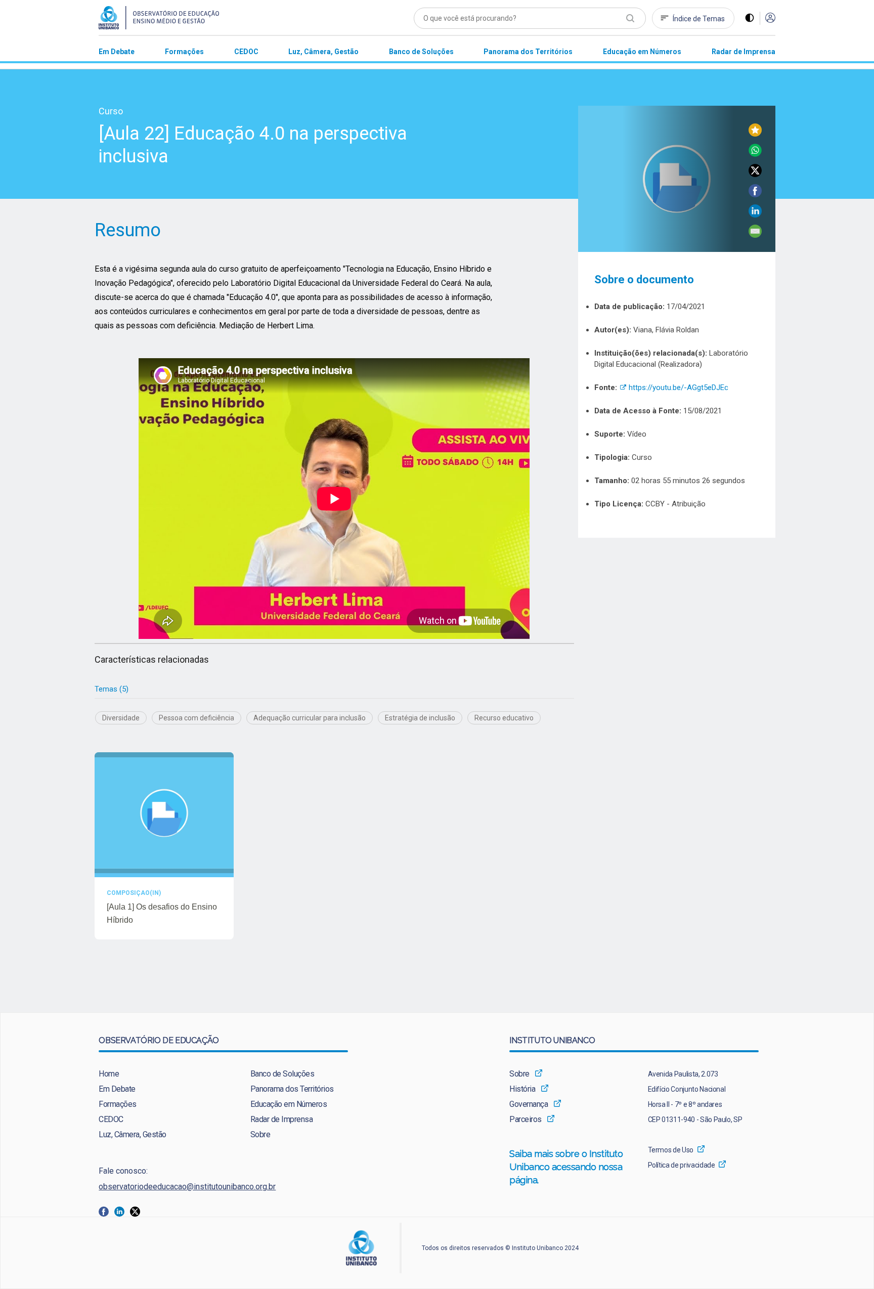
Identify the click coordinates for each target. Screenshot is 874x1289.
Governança (528, 1104)
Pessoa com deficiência (196, 718)
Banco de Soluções (282, 1074)
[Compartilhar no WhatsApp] (755, 154)
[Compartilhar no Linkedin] (755, 215)
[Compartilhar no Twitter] (755, 174)
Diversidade (121, 718)
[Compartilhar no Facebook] (755, 194)
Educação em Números (288, 1104)
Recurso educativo (504, 718)
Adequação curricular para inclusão (309, 718)
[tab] (111, 689)
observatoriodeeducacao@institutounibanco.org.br (187, 1186)
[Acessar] (770, 18)
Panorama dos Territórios (292, 1089)
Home (109, 1074)
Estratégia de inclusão (420, 718)
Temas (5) (111, 689)
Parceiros (525, 1119)
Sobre (260, 1134)
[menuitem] (117, 51)
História (522, 1089)
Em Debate (117, 1089)
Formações (118, 1104)
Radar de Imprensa (281, 1119)
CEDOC (111, 1119)
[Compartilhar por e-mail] (755, 235)
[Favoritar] (755, 134)
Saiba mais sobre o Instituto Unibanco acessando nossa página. (566, 1166)
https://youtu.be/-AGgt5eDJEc (673, 387)
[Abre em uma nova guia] (106, 1211)
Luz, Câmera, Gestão (132, 1134)
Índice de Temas (699, 19)
